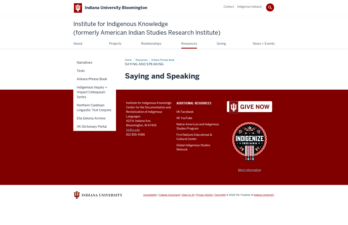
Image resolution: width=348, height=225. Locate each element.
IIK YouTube (184, 118)
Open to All (188, 195)
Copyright (220, 195)
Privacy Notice (204, 195)
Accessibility (150, 195)
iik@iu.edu (133, 130)
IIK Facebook (185, 112)
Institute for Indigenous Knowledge (147, 28)
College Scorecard (169, 195)
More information (249, 170)
